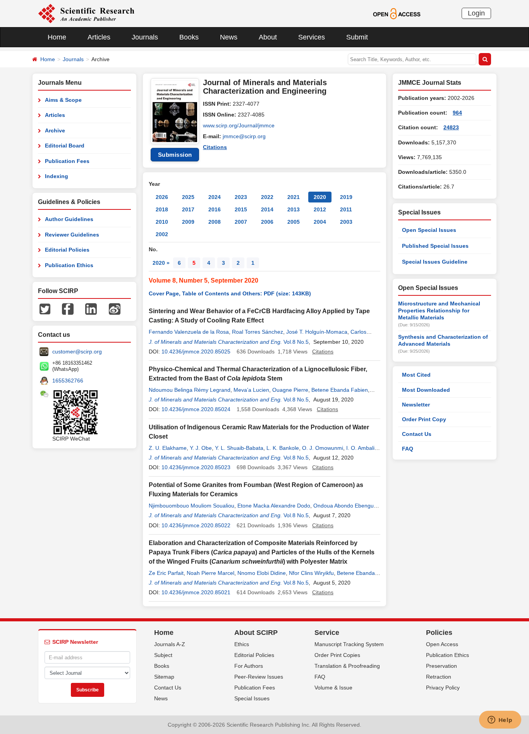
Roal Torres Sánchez (257, 332)
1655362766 (67, 380)
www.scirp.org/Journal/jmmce (239, 125)
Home (57, 37)
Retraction (438, 677)
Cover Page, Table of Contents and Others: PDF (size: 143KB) (230, 293)
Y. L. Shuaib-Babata (239, 448)
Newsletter (416, 404)
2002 (162, 234)
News (228, 37)
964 (457, 113)
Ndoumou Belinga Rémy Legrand (189, 390)
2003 (346, 222)
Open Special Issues (429, 230)
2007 (241, 222)
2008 (214, 222)
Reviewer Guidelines (72, 235)
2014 (267, 209)
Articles (99, 37)
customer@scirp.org (77, 351)
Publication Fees (67, 161)
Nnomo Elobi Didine (261, 573)
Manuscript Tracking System (349, 644)
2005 (293, 222)
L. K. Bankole (282, 448)
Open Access (442, 644)
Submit (357, 37)
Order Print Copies (337, 655)
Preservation (441, 666)
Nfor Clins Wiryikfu (311, 573)
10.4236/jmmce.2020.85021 (195, 592)
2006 (267, 222)
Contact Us (416, 434)
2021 (293, 197)
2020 (320, 197)
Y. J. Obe (201, 448)
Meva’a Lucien (251, 390)
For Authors (248, 666)
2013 (293, 209)
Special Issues (252, 698)
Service (326, 632)
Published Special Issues (435, 246)
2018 (162, 209)
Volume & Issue (333, 687)
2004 (320, 222)
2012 (320, 209)
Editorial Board (64, 145)
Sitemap (164, 677)
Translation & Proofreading (347, 666)
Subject (163, 655)
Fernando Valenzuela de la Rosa (189, 332)
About (268, 37)
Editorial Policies (67, 250)
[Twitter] (45, 308)
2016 (214, 209)
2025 (188, 197)
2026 (162, 197)
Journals (145, 37)
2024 (214, 197)
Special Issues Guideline (434, 262)
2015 (241, 209)
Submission (175, 154)
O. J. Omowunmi (322, 448)
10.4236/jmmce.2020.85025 (195, 351)
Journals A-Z (169, 644)
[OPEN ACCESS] (397, 13)
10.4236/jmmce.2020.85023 (195, 467)
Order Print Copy (424, 419)
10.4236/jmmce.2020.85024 (195, 409)
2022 (267, 197)
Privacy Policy (443, 687)
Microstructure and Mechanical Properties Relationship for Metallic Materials (439, 310)
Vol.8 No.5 (296, 342)
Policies (439, 632)
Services (311, 37)
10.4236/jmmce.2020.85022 (195, 525)
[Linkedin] (91, 308)
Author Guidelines (69, 219)
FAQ (407, 449)
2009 (188, 222)
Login (476, 13)
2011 (346, 209)
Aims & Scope (63, 100)
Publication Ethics (69, 265)
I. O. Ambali (360, 448)
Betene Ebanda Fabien (339, 390)
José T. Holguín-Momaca (316, 332)
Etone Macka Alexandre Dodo (273, 505)
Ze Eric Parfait (166, 573)
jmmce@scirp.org (244, 136)
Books (189, 37)
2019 (346, 197)
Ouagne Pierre (290, 390)
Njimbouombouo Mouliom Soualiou (191, 505)
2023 (241, 197)
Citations (215, 147)
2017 (188, 209)
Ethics (241, 644)
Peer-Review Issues (258, 677)
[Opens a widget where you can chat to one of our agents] (500, 720)
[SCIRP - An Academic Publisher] (86, 13)
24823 (451, 127)
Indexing (56, 176)
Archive (55, 130)
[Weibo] (114, 308)
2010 (162, 222)
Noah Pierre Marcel (210, 573)
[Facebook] (68, 308)
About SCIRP (256, 632)
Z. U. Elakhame (168, 448)
